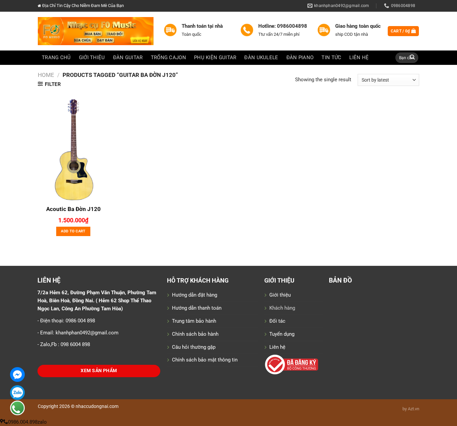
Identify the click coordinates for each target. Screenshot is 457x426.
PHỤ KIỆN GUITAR (215, 58)
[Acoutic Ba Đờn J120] (73, 148)
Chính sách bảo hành (195, 334)
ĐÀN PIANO (300, 58)
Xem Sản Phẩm (99, 371)
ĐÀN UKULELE (261, 58)
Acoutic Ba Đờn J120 (73, 209)
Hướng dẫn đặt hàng (194, 295)
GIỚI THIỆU (92, 58)
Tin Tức (331, 58)
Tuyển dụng (281, 334)
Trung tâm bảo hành (194, 321)
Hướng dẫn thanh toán (196, 308)
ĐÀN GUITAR (128, 58)
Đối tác (277, 321)
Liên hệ (277, 347)
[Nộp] (412, 57)
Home (46, 75)
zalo (42, 422)
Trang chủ (56, 58)
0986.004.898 (22, 422)
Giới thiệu (280, 295)
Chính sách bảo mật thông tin (205, 360)
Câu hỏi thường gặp (193, 347)
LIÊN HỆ (359, 58)
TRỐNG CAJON (168, 58)
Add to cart (73, 231)
